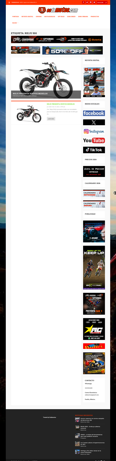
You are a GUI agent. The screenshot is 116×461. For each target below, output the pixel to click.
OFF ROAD (61, 16)
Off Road (34, 96)
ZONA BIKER (71, 16)
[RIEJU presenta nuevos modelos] (29, 112)
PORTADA (15, 16)
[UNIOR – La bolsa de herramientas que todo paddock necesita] (77, 436)
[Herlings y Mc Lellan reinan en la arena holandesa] (77, 452)
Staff (21, 96)
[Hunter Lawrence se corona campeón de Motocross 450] (77, 419)
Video (88, 422)
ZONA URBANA (83, 16)
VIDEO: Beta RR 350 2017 (26, 2)
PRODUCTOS (95, 16)
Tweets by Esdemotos (49, 417)
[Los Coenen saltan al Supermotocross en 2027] (77, 444)
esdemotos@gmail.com (92, 395)
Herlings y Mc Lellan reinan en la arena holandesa (91, 451)
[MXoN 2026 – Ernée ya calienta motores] (77, 427)
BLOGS (14, 23)
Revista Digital (27, 16)
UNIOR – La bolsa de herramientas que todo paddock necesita (91, 435)
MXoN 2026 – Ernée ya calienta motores (90, 427)
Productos (83, 438)
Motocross (83, 422)
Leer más (51, 119)
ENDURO (39, 16)
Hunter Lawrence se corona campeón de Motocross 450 (92, 419)
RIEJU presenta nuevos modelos (30, 93)
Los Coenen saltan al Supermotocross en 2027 (92, 443)
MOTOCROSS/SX (49, 16)
